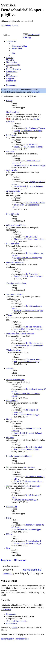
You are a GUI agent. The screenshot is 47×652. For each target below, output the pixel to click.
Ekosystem (18, 239)
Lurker (17, 433)
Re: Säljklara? (31, 237)
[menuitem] (19, 46)
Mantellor (10, 151)
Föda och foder (12, 244)
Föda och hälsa (12, 214)
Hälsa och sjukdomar (15, 262)
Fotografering (11, 400)
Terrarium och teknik (15, 294)
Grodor (9, 101)
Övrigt (9, 419)
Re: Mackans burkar (33, 343)
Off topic (10, 438)
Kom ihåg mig (22, 573)
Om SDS (36, 92)
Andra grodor (11, 170)
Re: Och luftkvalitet (33, 447)
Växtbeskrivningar (14, 350)
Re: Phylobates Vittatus (35, 128)
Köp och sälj (11, 506)
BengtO (17, 276)
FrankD (17, 147)
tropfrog (17, 345)
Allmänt (9, 368)
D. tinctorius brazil (33, 541)
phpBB (14, 628)
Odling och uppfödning (16, 225)
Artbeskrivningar (13, 191)
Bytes (8, 548)
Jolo (15, 361)
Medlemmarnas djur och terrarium (20, 334)
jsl (15, 500)
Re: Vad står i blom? (33, 327)
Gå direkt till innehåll (9, 25)
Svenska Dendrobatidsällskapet (19, 456)
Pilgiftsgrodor (11, 135)
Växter (9, 315)
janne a (17, 329)
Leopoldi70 (19, 165)
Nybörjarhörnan (12, 112)
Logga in (6, 560)
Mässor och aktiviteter (15, 380)
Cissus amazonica (32, 359)
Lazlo (16, 529)
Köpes (9, 534)
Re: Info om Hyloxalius (35, 202)
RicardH (17, 310)
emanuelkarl (19, 205)
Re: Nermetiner (31, 274)
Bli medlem (20, 560)
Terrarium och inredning (16, 283)
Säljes (8, 518)
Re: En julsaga (31, 144)
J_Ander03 (6, 610)
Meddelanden (29, 467)
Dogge (17, 258)
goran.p (17, 130)
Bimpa (16, 543)
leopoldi (17, 186)
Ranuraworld (19, 393)
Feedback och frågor (31, 486)
